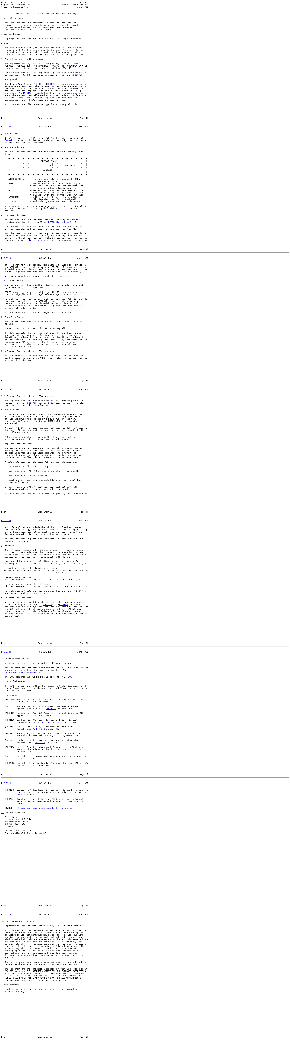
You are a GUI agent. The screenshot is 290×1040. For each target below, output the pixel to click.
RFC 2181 (41, 729)
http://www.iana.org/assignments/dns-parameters (44, 808)
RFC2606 (76, 75)
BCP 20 (48, 736)
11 (2, 681)
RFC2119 (67, 68)
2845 (19, 794)
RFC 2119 (57, 722)
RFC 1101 (11, 561)
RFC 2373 (40, 742)
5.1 (3, 351)
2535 (19, 758)
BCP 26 (66, 749)
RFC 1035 (51, 708)
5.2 (3, 396)
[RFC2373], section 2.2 (38, 403)
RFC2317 (81, 530)
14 (2, 921)
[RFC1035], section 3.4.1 (61, 222)
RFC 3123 (6, 127)
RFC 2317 (59, 736)
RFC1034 (38, 84)
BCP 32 (20, 765)
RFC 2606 (31, 765)
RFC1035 (51, 84)
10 (2, 659)
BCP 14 (46, 722)
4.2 (3, 281)
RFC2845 (63, 604)
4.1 (3, 215)
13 (2, 812)
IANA (8, 140)
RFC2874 (75, 91)
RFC (86, 756)
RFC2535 (34, 240)
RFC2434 (67, 663)
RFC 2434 (77, 749)
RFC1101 (28, 93)
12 (2, 695)
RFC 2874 (74, 801)
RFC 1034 (31, 702)
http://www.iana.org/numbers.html (24, 672)
